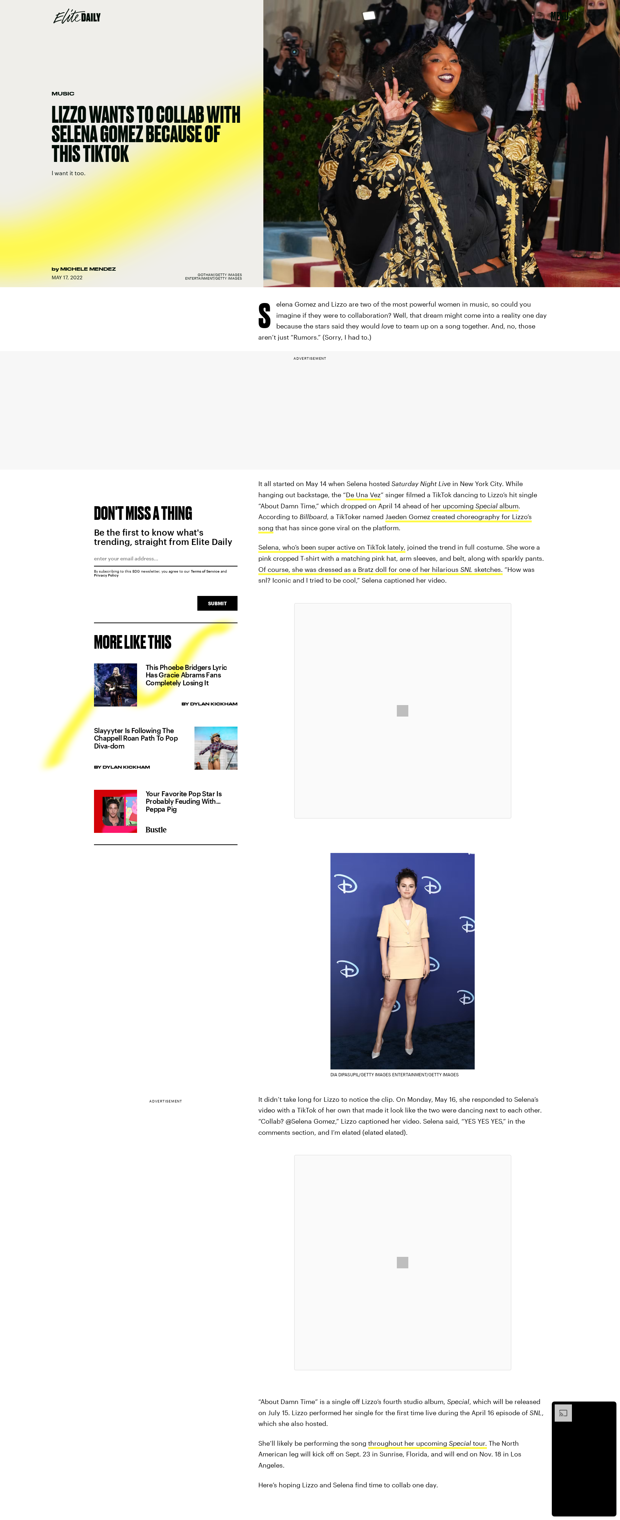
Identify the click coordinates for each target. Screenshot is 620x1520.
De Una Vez (363, 495)
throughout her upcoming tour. (427, 1443)
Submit (217, 603)
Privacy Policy (106, 575)
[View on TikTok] (402, 710)
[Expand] (559, 1408)
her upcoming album (474, 506)
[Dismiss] (608, 1408)
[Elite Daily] (77, 16)
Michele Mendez (88, 268)
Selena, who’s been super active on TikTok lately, (331, 547)
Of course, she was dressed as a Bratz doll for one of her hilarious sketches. (380, 569)
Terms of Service (205, 571)
